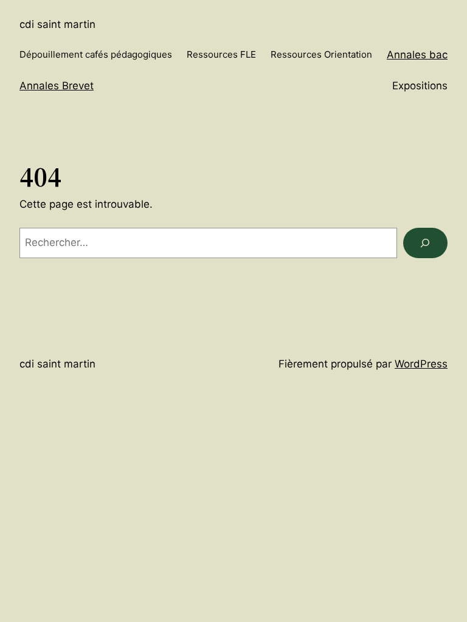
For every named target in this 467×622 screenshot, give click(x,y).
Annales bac (417, 55)
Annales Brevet (56, 86)
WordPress (421, 364)
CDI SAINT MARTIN (57, 24)
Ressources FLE (221, 54)
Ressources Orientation (321, 54)
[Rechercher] (425, 243)
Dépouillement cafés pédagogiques (95, 54)
